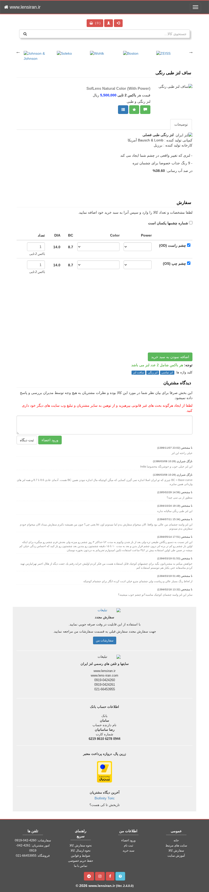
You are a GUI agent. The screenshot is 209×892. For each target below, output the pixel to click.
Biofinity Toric (105, 798)
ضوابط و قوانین (80, 855)
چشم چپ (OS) (174, 263)
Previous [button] (18, 51)
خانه (176, 840)
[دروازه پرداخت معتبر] (104, 771)
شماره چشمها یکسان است (168, 223)
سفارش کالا (176, 850)
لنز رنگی (153, 372)
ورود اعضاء (50, 440)
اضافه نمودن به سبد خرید (170, 357)
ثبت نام (128, 845)
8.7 (70, 247)
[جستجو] (25, 34)
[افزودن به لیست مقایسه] (123, 109)
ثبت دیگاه (27, 440)
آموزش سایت (176, 855)
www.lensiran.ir (24, 7)
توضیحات (181, 124)
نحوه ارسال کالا (80, 850)
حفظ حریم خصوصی (80, 860)
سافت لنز (138, 372)
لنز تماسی (167, 372)
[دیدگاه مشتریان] (145, 109)
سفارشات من (104, 640)
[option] (38, 53)
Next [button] (190, 51)
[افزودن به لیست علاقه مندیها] (134, 109)
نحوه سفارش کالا (81, 845)
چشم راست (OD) (172, 245)
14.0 (56, 247)
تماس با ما (80, 866)
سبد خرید (128, 850)
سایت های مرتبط (176, 845)
